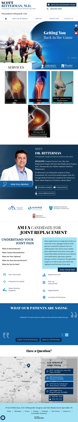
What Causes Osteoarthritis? (13, 252)
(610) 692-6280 (56, 8)
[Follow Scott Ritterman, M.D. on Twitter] (76, 29)
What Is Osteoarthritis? (11, 248)
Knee (39, 73)
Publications (62, 187)
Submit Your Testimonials (27, 340)
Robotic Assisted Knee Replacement (38, 88)
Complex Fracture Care (53, 161)
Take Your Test (67, 269)
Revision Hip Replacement (16, 85)
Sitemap (35, 411)
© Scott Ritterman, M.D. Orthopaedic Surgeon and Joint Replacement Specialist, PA (39, 408)
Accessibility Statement (39, 413)
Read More (14, 101)
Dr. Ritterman (48, 153)
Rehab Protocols (54, 275)
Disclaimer (17, 411)
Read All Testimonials (51, 340)
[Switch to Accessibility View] (2, 417)
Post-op (52, 282)
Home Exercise (14, 289)
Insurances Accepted (16, 281)
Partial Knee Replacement (39, 80)
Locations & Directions (56, 297)
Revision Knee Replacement (40, 85)
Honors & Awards (45, 187)
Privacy (27, 411)
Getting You (58, 34)
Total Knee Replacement (39, 83)
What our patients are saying (39, 308)
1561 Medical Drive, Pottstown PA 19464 (56, 378)
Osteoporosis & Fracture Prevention (39, 109)
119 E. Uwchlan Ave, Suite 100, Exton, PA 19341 (60, 371)
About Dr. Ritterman (20, 18)
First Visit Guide (15, 275)
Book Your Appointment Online (63, 5)
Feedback (45, 411)
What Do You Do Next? (11, 264)
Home (6, 18)
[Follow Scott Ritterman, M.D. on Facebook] (76, 25)
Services (38, 18)
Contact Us (68, 18)
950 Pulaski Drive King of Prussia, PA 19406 (58, 391)
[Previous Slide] (1, 68)
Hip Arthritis (12, 78)
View (20, 184)
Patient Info (54, 18)
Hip (15, 73)
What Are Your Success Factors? (14, 260)
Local (46, 193)
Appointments (53, 290)
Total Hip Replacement (15, 83)
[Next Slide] (6, 68)
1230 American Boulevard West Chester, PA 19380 (59, 385)
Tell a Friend (55, 411)
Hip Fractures (12, 80)
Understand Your (18, 241)
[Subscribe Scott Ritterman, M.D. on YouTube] (76, 33)
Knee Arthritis (35, 78)
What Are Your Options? (11, 256)
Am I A (42, 230)
